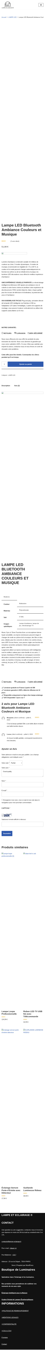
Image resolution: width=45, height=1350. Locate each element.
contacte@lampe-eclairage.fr (11, 1241)
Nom (4, 781)
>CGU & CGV (6, 1331)
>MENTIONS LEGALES (10, 1317)
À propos (5, 1337)
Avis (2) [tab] (17, 385)
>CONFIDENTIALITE (9, 1324)
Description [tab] (6, 385)
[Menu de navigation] (41, 5)
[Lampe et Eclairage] (8, 4)
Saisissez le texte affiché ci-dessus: (14, 819)
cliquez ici (13, 1248)
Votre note (6, 763)
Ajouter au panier (25, 364)
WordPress (29, 1265)
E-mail (4, 790)
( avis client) (14, 241)
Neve (13, 1265)
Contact (4, 1344)
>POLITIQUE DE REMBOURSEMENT (15, 1311)
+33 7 (14, 1255)
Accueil (4, 17)
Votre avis (5, 768)
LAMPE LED (12, 17)
